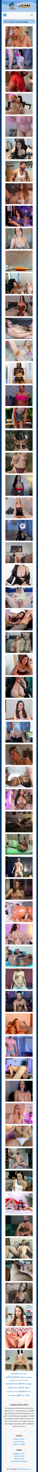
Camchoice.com (24, 1469)
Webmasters (19, 1459)
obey (27, 1395)
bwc (16, 1388)
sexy (29, 1391)
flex (9, 1395)
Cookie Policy (19, 1442)
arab (15, 1391)
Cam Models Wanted (19, 1461)
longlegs (28, 1384)
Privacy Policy (19, 1439)
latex (21, 1387)
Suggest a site (19, 1453)
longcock (23, 1374)
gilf (19, 1395)
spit (22, 1395)
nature (10, 1387)
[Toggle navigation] (32, 15)
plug (11, 1380)
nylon (22, 1377)
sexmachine (12, 1383)
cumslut (15, 1373)
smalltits (9, 1391)
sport (27, 1387)
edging (14, 1395)
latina (21, 1383)
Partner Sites (19, 1456)
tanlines (29, 1377)
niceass (22, 1391)
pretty (16, 1380)
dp (27, 1380)
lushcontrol (12, 1377)
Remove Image (19, 1444)
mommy (22, 1380)
